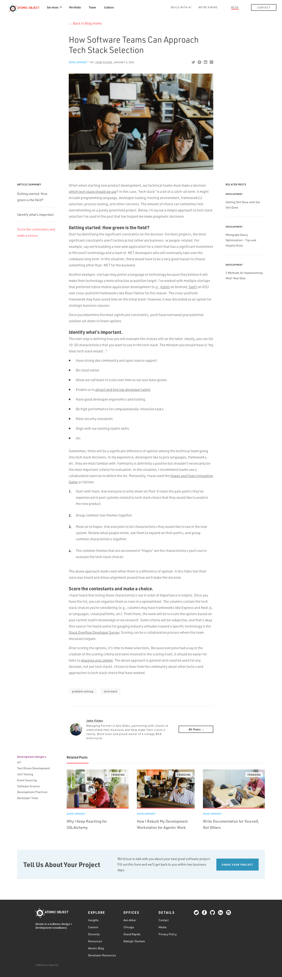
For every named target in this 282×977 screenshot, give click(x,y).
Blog (235, 7)
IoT (19, 762)
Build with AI (181, 7)
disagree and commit (97, 660)
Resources (95, 941)
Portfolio (75, 7)
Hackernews (211, 62)
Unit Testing (25, 774)
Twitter (193, 62)
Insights (93, 920)
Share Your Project (237, 864)
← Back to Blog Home (85, 23)
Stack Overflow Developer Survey (94, 632)
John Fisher (94, 720)
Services (52, 7)
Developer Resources (102, 955)
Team (92, 7)
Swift (193, 287)
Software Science (28, 786)
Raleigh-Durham (134, 941)
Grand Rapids (132, 934)
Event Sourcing (27, 780)
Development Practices (32, 792)
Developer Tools (27, 798)
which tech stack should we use (92, 191)
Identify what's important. (36, 214)
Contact (263, 7)
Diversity (94, 934)
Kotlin (165, 287)
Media (162, 927)
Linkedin (205, 62)
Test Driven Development (33, 768)
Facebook (199, 62)
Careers (93, 927)
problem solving (82, 691)
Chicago (128, 927)
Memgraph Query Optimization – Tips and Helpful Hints (241, 240)
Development (78, 62)
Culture (109, 7)
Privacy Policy (168, 934)
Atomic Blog (96, 948)
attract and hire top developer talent (122, 389)
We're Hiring (208, 7)
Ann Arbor (129, 920)
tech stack (110, 691)
